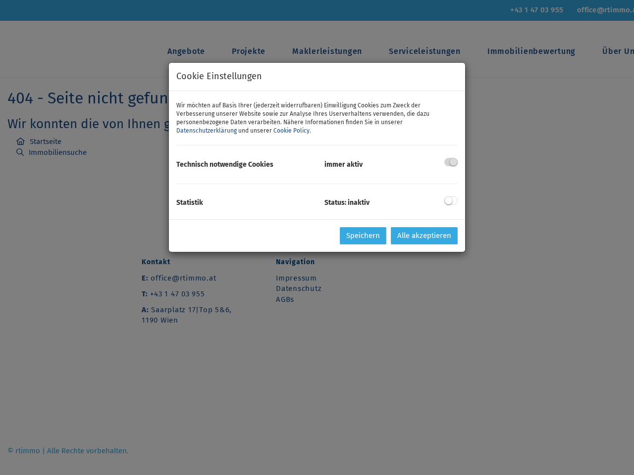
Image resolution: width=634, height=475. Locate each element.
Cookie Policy (291, 130)
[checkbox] (451, 162)
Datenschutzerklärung (206, 130)
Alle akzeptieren (424, 235)
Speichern (363, 235)
